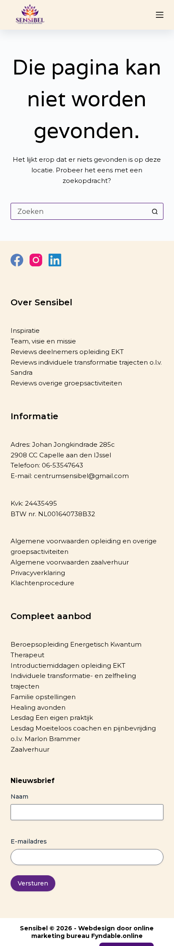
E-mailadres (29, 841)
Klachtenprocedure (42, 583)
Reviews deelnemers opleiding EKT (67, 352)
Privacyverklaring (38, 573)
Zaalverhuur (30, 749)
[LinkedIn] (55, 260)
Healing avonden (38, 707)
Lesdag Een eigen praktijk (52, 718)
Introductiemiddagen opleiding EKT (68, 665)
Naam (19, 796)
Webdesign (96, 928)
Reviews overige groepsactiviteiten (66, 383)
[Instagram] (36, 260)
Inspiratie (25, 330)
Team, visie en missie (43, 341)
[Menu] (159, 15)
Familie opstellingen (43, 697)
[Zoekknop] (154, 211)
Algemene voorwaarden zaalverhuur (70, 562)
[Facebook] (17, 260)
